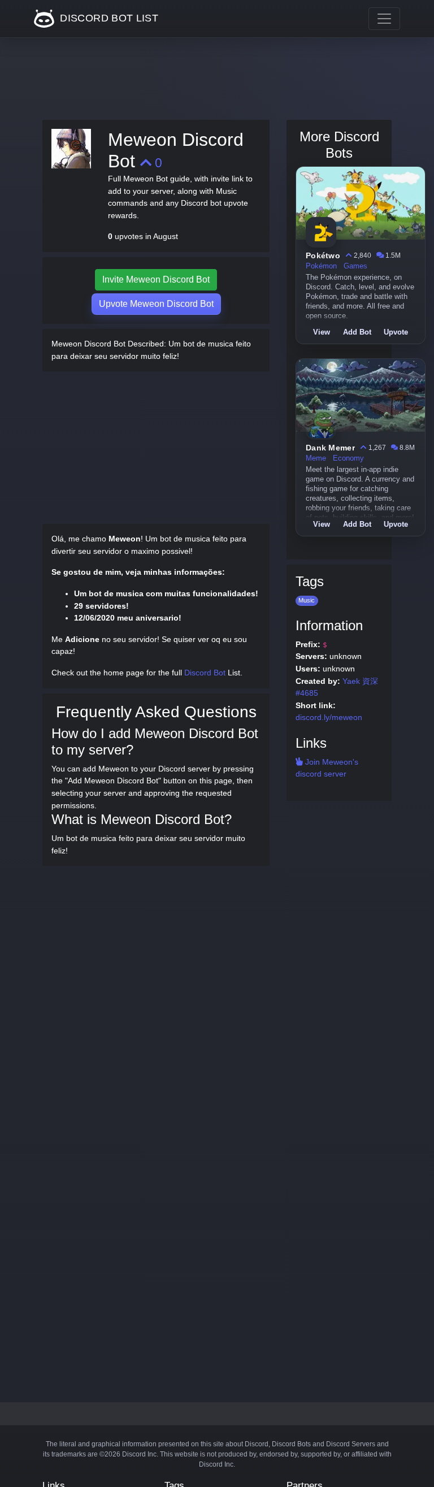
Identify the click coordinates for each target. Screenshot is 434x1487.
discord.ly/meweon (329, 717)
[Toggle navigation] (384, 18)
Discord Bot (204, 672)
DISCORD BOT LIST (107, 18)
